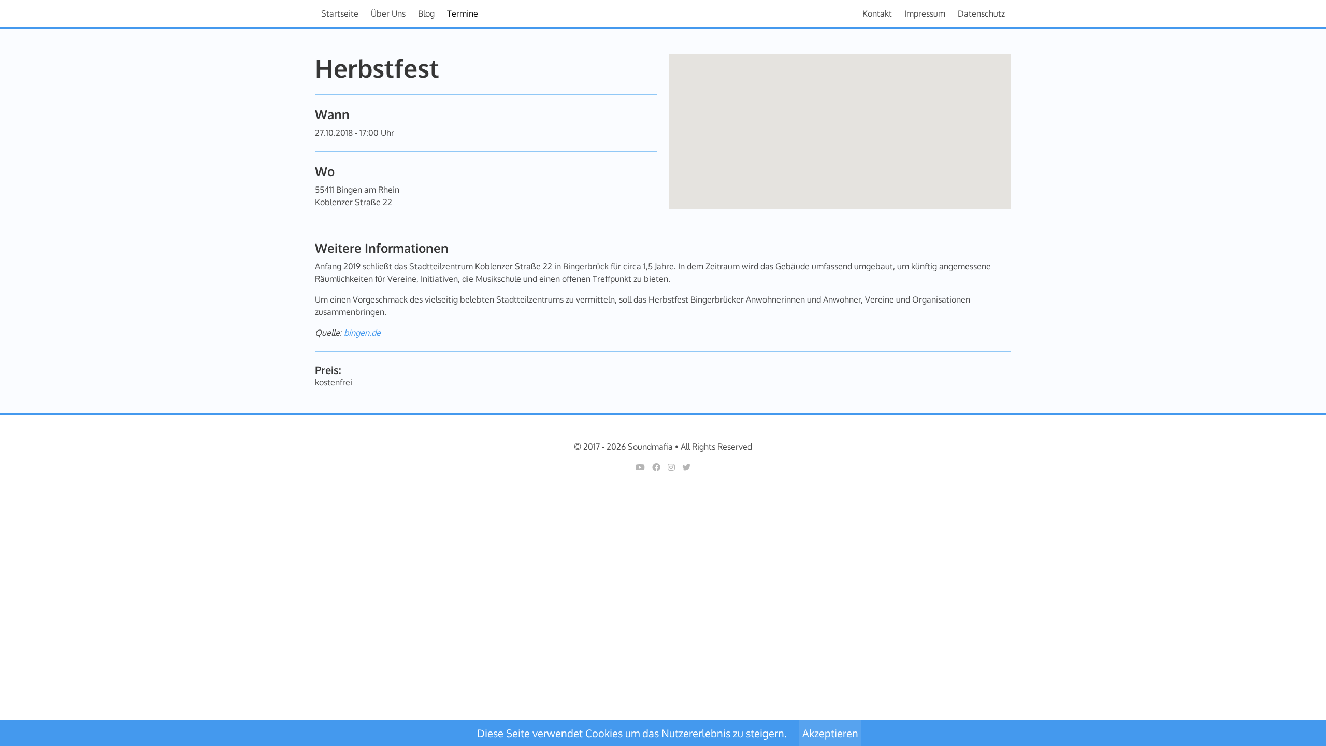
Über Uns (388, 13)
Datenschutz (981, 13)
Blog (426, 13)
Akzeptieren (830, 733)
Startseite (339, 13)
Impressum (924, 13)
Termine (462, 13)
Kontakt (877, 13)
